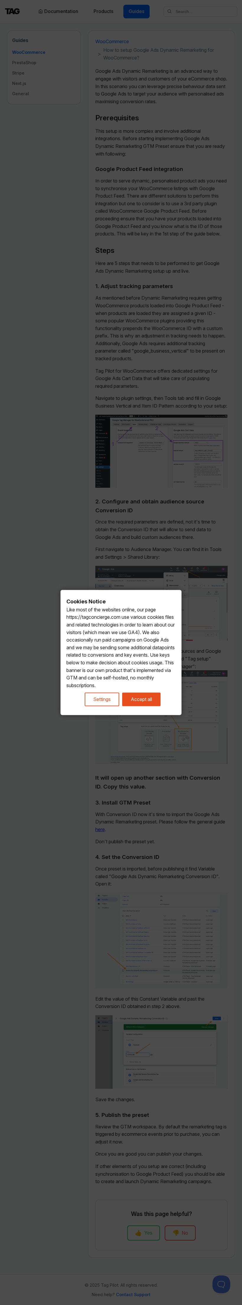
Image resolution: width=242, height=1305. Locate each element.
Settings (102, 699)
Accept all (141, 699)
